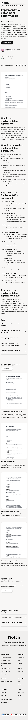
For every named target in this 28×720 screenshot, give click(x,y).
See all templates (7, 368)
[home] (5, 3)
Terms (19, 695)
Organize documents (7, 666)
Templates (8, 5)
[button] (24, 3)
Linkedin (6, 714)
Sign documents (5, 660)
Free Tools (20, 671)
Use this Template (7, 42)
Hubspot (20, 682)
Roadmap (20, 666)
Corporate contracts (18, 5)
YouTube (15, 714)
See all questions (7, 590)
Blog (19, 660)
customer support (7, 586)
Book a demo (5, 702)
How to (20, 668)
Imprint (20, 698)
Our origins (4, 695)
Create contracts (6, 663)
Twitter (24, 714)
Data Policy (21, 692)
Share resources (5, 671)
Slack (19, 684)
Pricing (20, 663)
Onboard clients (5, 668)
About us (3, 692)
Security (3, 674)
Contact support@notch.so (6, 698)
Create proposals (6, 657)
